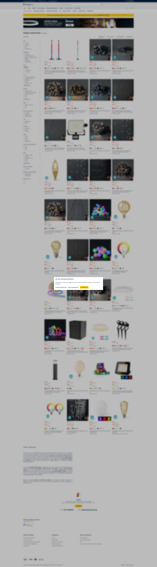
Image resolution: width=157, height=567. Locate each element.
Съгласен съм (84, 287)
